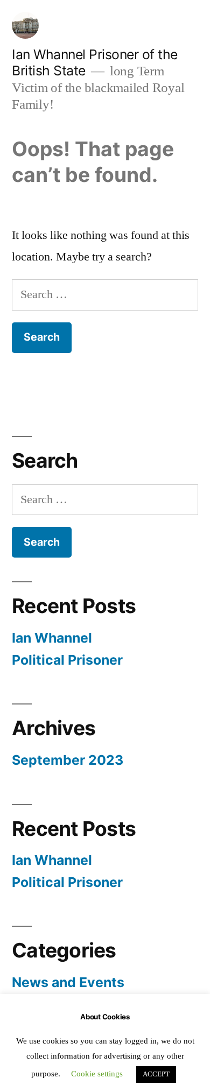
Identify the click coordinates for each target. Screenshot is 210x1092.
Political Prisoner (67, 660)
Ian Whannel (52, 638)
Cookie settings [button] (97, 1074)
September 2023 (67, 760)
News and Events (68, 982)
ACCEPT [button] (156, 1074)
